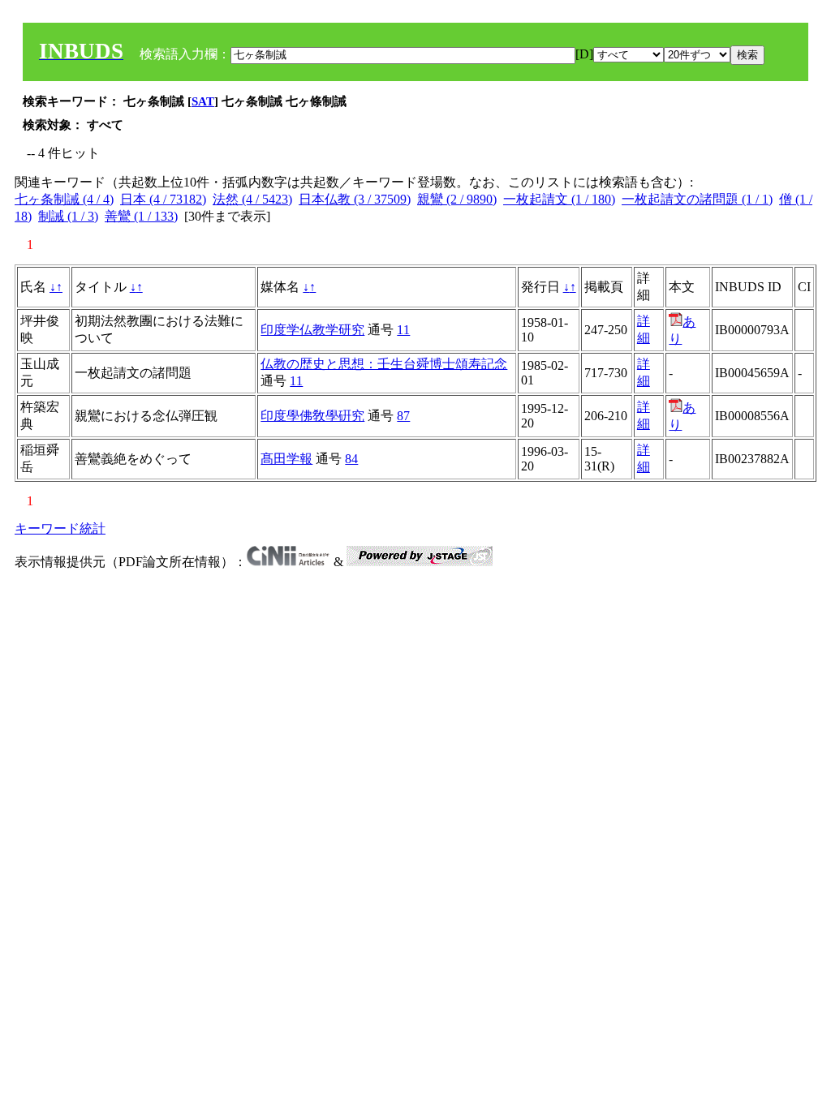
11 (403, 330)
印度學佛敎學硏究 (312, 416)
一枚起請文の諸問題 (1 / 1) (697, 199)
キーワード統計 (60, 528)
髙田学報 (286, 459)
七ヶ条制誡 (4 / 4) (64, 199)
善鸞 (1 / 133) (141, 216)
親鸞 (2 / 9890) (457, 199)
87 (403, 416)
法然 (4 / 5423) (252, 199)
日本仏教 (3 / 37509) (355, 199)
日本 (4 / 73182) (163, 199)
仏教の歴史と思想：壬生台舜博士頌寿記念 (383, 364)
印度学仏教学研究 (312, 330)
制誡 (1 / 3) (68, 216)
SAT (203, 101)
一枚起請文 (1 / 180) (559, 199)
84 (351, 459)
